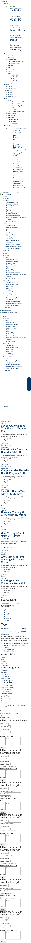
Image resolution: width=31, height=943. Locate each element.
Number (2, 759)
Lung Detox (9, 229)
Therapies (6, 200)
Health (6, 615)
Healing (6, 613)
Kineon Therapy (11, 208)
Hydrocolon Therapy (12, 204)
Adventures (5, 628)
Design (12, 632)
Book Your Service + (29, 384)
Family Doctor (18, 30)
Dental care (4, 447)
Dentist (14, 39)
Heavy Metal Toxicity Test (14, 246)
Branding (14, 628)
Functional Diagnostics (9, 237)
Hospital (7, 489)
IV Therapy (9, 212)
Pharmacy (15, 49)
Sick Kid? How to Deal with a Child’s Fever (13, 492)
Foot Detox (9, 231)
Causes (2, 632)
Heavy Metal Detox (12, 227)
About (3, 659)
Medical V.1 (16, 10)
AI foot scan (9, 238)
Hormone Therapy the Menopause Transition (14, 513)
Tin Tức (3, 423)
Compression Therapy (7, 701)
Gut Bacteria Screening (13, 244)
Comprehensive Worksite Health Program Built (15, 472)
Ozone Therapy (11, 221)
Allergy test (9, 242)
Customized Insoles (12, 202)
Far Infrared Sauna (11, 213)
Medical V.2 (16, 20)
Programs (6, 223)
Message (2, 745)
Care (2, 489)
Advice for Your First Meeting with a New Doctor (12, 559)
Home (5, 196)
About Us (6, 198)
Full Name (3, 724)
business (21, 628)
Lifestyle (17, 632)
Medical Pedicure (11, 206)
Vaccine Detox (10, 225)
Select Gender (4, 729)
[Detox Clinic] (4, 312)
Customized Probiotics (13, 215)
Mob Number (4, 726)
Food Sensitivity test (12, 240)
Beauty (10, 628)
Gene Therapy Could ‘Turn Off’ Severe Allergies (12, 536)
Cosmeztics (6, 632)
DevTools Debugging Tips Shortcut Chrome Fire (13, 428)
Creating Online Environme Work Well (13, 582)
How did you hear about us (8, 734)
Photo (23, 631)
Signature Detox (11, 235)
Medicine (3, 531)
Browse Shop (16, 718)
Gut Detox (9, 233)
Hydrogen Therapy (12, 210)
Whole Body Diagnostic (13, 248)
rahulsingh (9, 440)
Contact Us (6, 250)
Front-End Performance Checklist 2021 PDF (14, 451)
